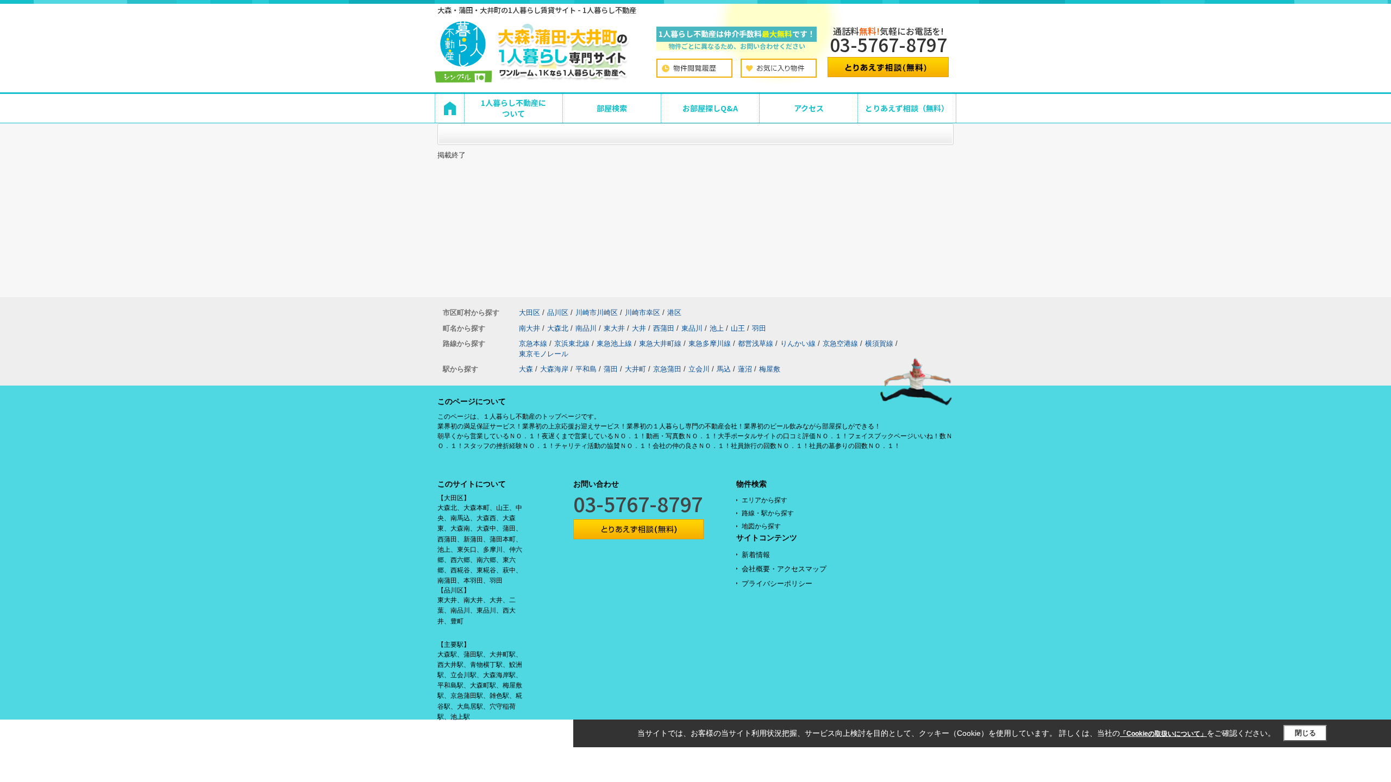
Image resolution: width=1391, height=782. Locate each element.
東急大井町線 (660, 343)
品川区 (557, 312)
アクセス (809, 108)
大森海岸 (554, 369)
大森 (526, 369)
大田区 (529, 312)
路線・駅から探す (768, 513)
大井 (639, 328)
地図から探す (761, 526)
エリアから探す (764, 500)
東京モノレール (543, 354)
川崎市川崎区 (596, 312)
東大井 (614, 328)
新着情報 (756, 555)
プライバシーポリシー (777, 583)
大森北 (557, 328)
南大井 (529, 328)
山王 (738, 328)
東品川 (692, 328)
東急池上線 (614, 343)
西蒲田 (663, 328)
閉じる (1305, 733)
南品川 (586, 328)
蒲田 (611, 369)
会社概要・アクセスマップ (784, 569)
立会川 (699, 369)
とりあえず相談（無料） (907, 108)
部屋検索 (612, 108)
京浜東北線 (572, 343)
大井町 (635, 369)
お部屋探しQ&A (710, 108)
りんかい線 (798, 343)
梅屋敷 (769, 369)
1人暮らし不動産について (513, 108)
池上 (717, 328)
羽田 (759, 328)
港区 (674, 312)
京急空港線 (840, 343)
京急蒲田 (667, 369)
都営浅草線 (755, 343)
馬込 (724, 369)
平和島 (586, 369)
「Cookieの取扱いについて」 (1163, 733)
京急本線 (533, 343)
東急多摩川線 (709, 343)
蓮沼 (745, 369)
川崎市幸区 (642, 312)
